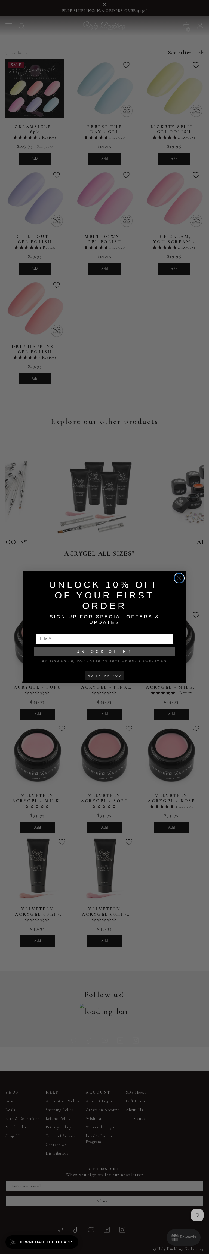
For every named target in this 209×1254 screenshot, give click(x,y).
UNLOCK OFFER (104, 651)
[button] (41, 1242)
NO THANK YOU (105, 675)
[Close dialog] (179, 578)
